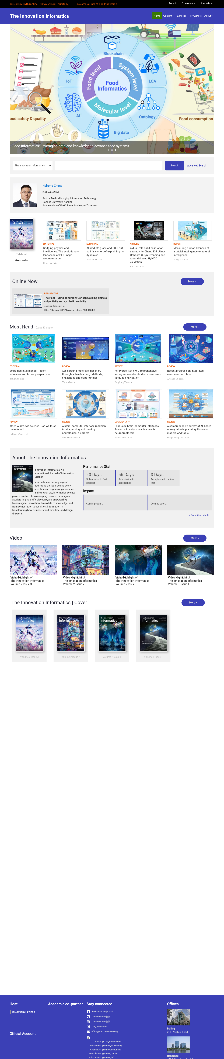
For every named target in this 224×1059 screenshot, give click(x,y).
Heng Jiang (48, 263)
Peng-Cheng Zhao (175, 437)
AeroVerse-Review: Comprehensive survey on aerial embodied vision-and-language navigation (138, 374)
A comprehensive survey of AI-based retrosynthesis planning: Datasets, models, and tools (189, 429)
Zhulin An (14, 378)
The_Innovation (99, 1026)
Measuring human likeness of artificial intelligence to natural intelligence (191, 251)
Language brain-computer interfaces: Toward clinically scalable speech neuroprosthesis (137, 429)
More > (192, 281)
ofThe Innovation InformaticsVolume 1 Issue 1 (185, 581)
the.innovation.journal (102, 1011)
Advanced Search (196, 165)
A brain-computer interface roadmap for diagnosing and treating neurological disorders (84, 429)
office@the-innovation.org (105, 1031)
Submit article (198, 515)
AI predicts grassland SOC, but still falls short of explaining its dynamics (105, 251)
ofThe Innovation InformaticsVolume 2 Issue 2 (80, 581)
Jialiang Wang (16, 434)
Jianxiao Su (91, 259)
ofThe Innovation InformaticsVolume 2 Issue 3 (27, 581)
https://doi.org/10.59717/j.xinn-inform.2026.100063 (69, 310)
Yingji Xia (178, 259)
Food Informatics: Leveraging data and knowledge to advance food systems (70, 146)
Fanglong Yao (121, 382)
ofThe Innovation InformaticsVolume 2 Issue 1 (132, 581)
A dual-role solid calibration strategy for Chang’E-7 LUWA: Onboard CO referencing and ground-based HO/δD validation (148, 255)
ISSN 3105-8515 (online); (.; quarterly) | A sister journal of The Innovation (63, 4)
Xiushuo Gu (172, 378)
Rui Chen (134, 266)
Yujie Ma (66, 382)
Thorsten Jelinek (52, 306)
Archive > (21, 260)
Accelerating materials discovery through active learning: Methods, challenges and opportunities (82, 374)
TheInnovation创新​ (101, 1016)
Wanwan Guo (121, 437)
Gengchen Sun (69, 437)
